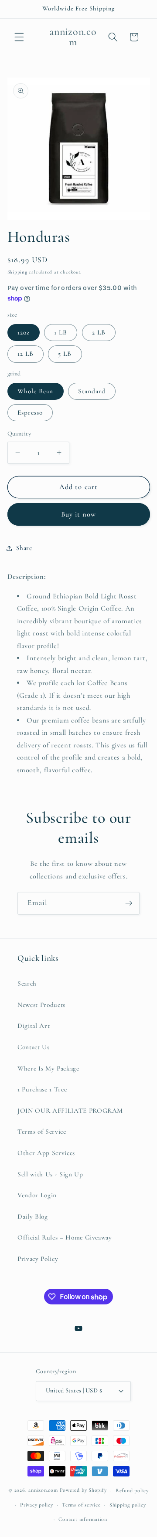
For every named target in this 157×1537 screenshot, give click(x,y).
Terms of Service (41, 1131)
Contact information (82, 1519)
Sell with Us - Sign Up (50, 1174)
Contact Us (33, 1047)
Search (27, 983)
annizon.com (43, 1490)
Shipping (17, 272)
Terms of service (81, 1505)
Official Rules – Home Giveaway (64, 1237)
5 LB (65, 354)
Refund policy (132, 1490)
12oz (23, 332)
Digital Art (33, 1026)
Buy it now (78, 514)
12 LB (25, 354)
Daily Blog (32, 1216)
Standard (92, 391)
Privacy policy (36, 1505)
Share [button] (24, 548)
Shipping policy (127, 1505)
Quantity (19, 433)
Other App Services (46, 1153)
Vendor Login (37, 1195)
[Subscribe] (128, 903)
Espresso (30, 412)
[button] (19, 37)
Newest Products (41, 1005)
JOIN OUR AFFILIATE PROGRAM (70, 1111)
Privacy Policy (37, 1259)
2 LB (99, 332)
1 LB (60, 332)
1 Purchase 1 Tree (42, 1089)
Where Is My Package (48, 1068)
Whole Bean (35, 391)
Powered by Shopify (83, 1490)
